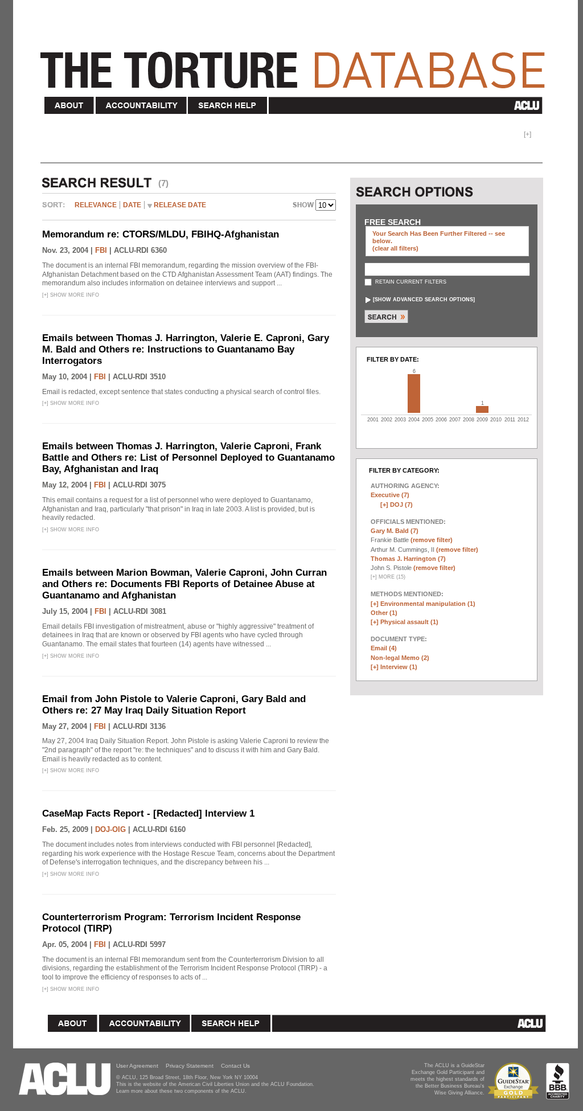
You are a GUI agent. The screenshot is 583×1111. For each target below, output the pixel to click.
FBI (101, 250)
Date (132, 205)
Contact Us (235, 1066)
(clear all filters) (395, 248)
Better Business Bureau (557, 1081)
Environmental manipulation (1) (427, 603)
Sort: (56, 209)
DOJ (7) (401, 504)
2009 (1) (482, 409)
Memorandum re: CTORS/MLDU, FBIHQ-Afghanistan (160, 234)
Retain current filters (409, 282)
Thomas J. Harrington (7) (408, 558)
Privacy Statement (190, 1066)
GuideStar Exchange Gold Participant (515, 1081)
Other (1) (384, 612)
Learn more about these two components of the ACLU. (181, 1091)
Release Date (180, 205)
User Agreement (137, 1066)
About (69, 105)
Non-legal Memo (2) (400, 657)
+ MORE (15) (388, 577)
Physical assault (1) (409, 621)
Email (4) (384, 648)
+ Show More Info (70, 295)
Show (304, 206)
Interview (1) (398, 666)
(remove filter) (431, 539)
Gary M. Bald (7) (394, 530)
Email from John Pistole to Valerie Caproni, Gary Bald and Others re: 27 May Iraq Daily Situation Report (174, 705)
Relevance (96, 205)
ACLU (408, 105)
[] (424, 299)
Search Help (228, 105)
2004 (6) (414, 393)
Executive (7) (390, 494)
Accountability (141, 105)
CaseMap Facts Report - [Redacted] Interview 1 (148, 813)
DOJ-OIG (110, 829)
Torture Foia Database (296, 63)
